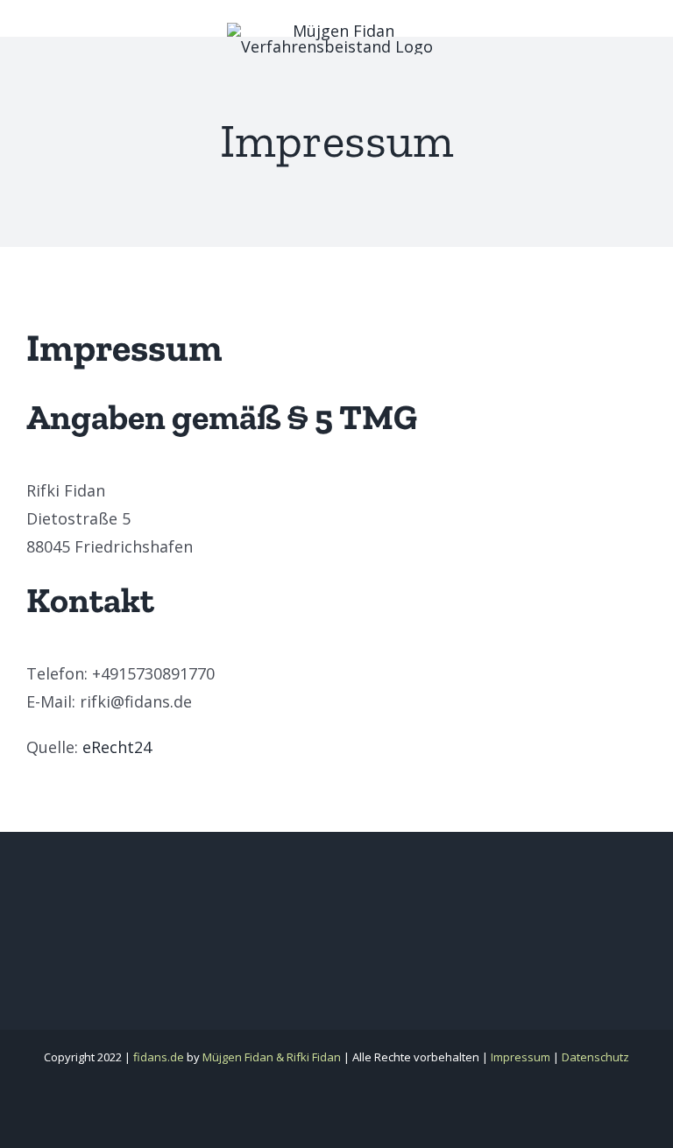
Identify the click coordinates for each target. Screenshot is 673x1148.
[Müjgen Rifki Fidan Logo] (336, 30)
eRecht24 (117, 746)
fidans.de (158, 1057)
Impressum (520, 1057)
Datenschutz (595, 1057)
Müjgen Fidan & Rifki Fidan (271, 1057)
